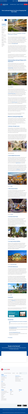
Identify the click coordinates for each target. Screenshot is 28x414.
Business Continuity (3, 32)
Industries (18, 4)
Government (2, 394)
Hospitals (2, 395)
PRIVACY (16, 409)
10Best (11, 186)
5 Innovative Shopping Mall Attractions (14, 332)
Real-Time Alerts (3, 376)
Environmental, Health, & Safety (4, 392)
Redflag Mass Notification (18, 376)
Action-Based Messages (4, 377)
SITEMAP (24, 409)
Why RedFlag (11, 4)
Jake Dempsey (19, 33)
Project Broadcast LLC (7, 409)
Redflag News (3, 30)
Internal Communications (4, 37)
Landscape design (10, 67)
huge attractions (18, 162)
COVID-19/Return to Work (4, 42)
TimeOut (12, 214)
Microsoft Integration (3, 44)
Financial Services (3, 393)
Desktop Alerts (17, 377)
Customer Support (3, 387)
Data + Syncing (3, 383)
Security (2, 386)
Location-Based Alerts (4, 27)
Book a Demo (25, 4)
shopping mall (13, 300)
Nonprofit (2, 397)
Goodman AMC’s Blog (13, 264)
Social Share (15, 34)
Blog (22, 4)
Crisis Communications (4, 34)
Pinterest (12, 86)
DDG (11, 294)
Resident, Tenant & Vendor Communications (4, 40)
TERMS (22, 409)
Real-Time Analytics (3, 384)
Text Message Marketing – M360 (4, 29)
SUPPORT (19, 409)
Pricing (21, 4)
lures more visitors (14, 102)
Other (2, 46)
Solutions (15, 4)
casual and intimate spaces (12, 93)
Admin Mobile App (3, 385)
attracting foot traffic (15, 43)
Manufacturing (3, 396)
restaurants (18, 169)
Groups (2, 382)
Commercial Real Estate (4, 391)
